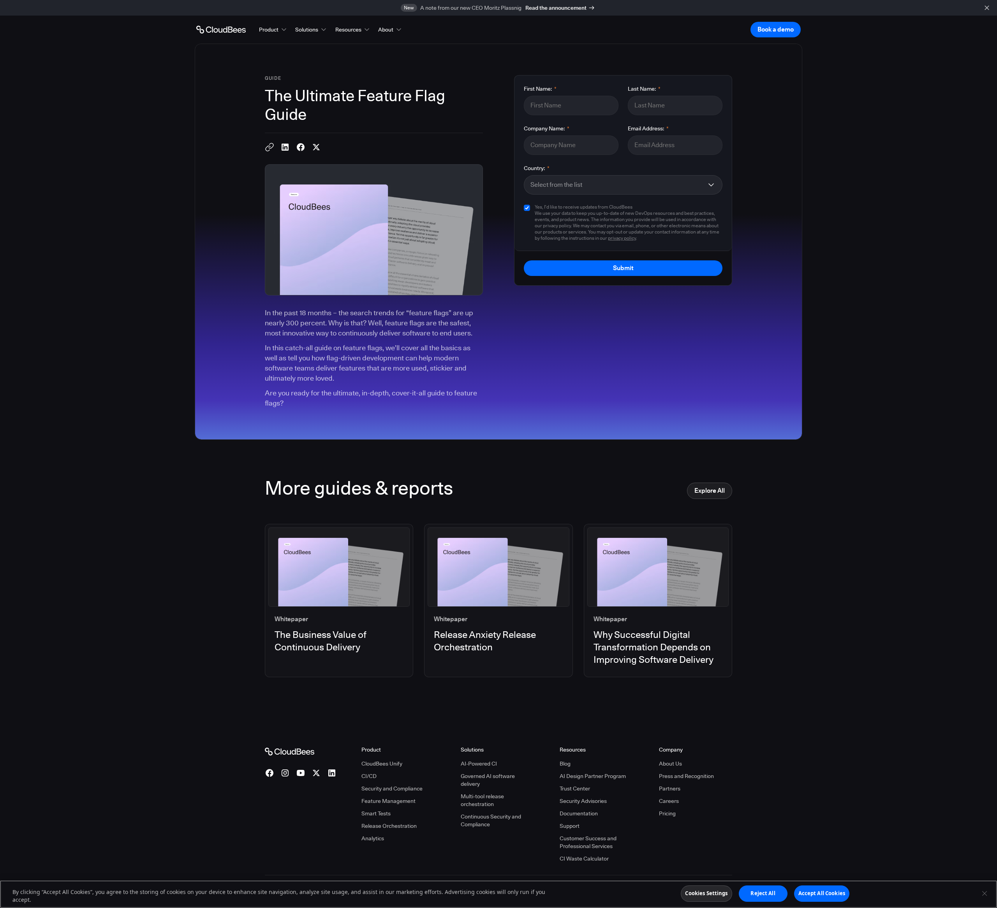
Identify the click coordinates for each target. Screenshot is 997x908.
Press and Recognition (686, 776)
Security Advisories (583, 801)
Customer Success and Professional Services (588, 842)
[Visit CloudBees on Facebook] (269, 773)
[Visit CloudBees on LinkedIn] (331, 773)
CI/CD (369, 776)
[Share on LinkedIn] (285, 147)
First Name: (540, 89)
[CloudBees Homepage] (289, 751)
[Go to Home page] (221, 29)
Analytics (372, 838)
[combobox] (616, 185)
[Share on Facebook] (300, 147)
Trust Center (575, 788)
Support (570, 826)
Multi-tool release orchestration (482, 800)
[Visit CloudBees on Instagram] (285, 773)
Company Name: (546, 128)
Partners (669, 788)
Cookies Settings (706, 893)
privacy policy (622, 238)
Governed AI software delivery (488, 780)
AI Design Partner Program (593, 776)
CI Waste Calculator (584, 858)
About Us (670, 763)
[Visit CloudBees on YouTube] (300, 773)
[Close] (984, 893)
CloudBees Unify (381, 763)
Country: (537, 168)
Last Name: (644, 89)
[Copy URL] (269, 147)
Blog (565, 763)
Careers (669, 801)
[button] (273, 30)
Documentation (579, 813)
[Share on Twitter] (316, 147)
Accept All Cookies (821, 893)
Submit (623, 268)
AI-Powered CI (479, 763)
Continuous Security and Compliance (491, 820)
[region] (498, 894)
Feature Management (388, 801)
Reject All (762, 893)
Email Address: (648, 128)
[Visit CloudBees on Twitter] (316, 773)
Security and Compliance (392, 788)
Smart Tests (376, 813)
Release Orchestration (389, 826)
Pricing (667, 813)
